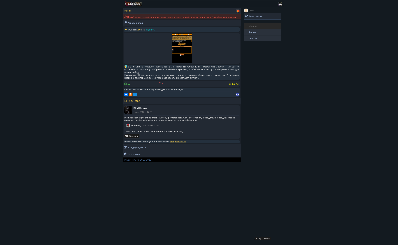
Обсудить (133, 136)
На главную (133, 154)
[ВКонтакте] (126, 94)
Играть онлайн (135, 23)
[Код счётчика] (237, 94)
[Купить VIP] (238, 11)
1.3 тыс (235, 84)
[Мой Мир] (135, 94)
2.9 (139, 29)
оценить (150, 29)
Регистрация (255, 16)
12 (128, 84)
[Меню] (280, 4)
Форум (252, 32)
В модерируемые (136, 147)
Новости (253, 38)
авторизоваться (178, 141)
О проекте (265, 239)
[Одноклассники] (130, 94)
